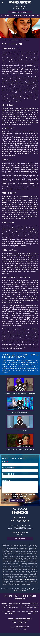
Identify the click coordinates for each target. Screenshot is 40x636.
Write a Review (20, 538)
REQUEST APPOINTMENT (20, 12)
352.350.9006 (20, 629)
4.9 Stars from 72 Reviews (20, 532)
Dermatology (12, 40)
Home (4, 40)
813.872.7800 (29, 613)
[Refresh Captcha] (28, 500)
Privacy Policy (32, 589)
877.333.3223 (20, 8)
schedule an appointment (10, 368)
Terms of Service (18, 590)
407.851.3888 (10, 613)
